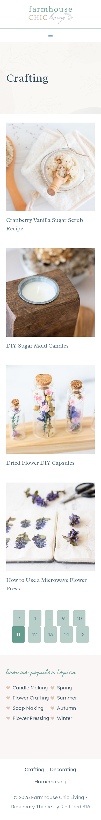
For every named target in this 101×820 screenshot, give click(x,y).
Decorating (63, 769)
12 (34, 634)
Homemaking (50, 781)
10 (79, 618)
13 (50, 634)
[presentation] (50, 167)
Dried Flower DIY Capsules (40, 463)
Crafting (34, 769)
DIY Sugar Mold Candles (37, 345)
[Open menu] (50, 35)
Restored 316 (75, 806)
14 (66, 634)
